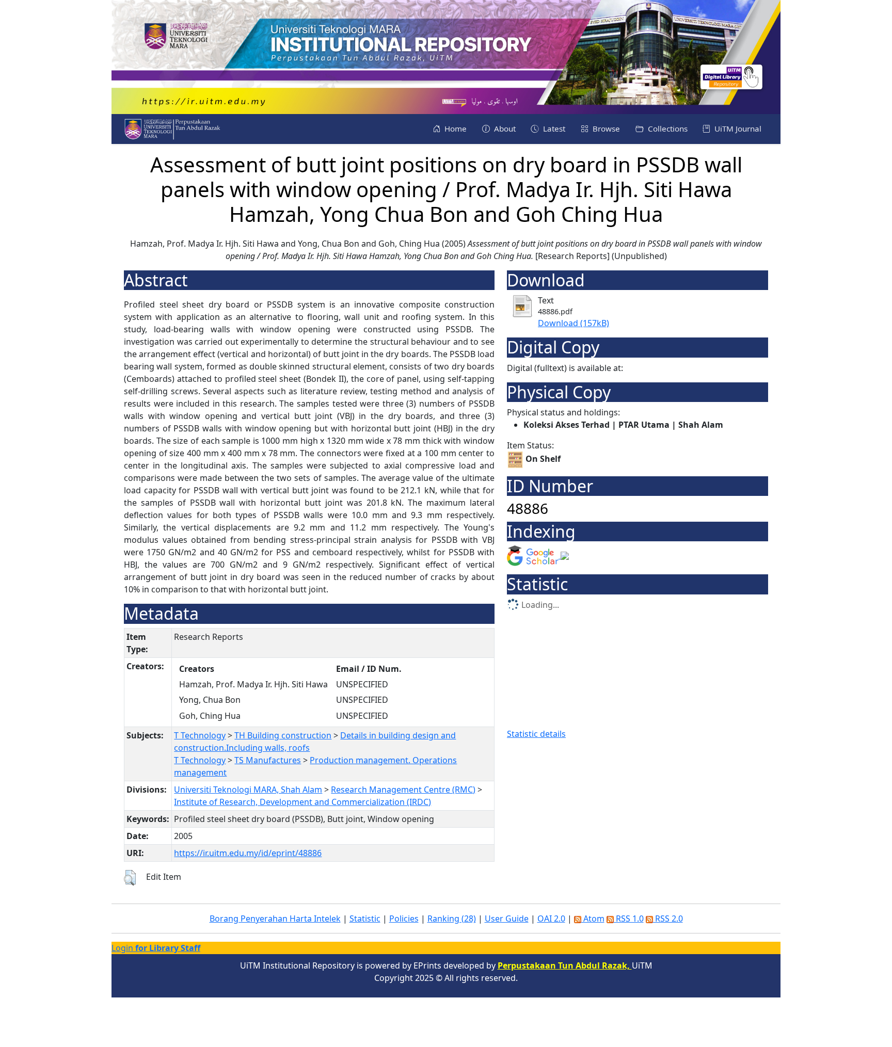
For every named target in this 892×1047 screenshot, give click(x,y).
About (504, 128)
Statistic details (536, 733)
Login (156, 948)
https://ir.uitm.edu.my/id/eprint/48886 (248, 853)
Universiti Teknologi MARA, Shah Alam (248, 789)
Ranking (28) (451, 918)
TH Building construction (282, 735)
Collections (667, 128)
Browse (605, 128)
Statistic (364, 918)
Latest (553, 128)
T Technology (200, 735)
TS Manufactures (267, 760)
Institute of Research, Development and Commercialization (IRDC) (302, 802)
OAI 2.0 (551, 918)
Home (454, 128)
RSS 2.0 (668, 918)
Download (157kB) (573, 323)
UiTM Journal (736, 128)
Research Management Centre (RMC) (403, 789)
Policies (404, 918)
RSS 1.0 (629, 918)
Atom (592, 918)
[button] (130, 877)
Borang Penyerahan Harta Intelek (275, 918)
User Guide (507, 918)
